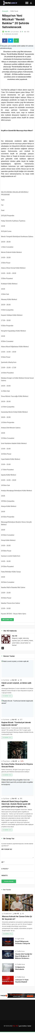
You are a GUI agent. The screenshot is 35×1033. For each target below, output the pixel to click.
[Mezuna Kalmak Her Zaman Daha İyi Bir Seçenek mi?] (17, 902)
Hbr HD (7, 31)
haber (29, 1026)
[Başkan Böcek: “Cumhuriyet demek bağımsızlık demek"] (17, 708)
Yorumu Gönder (9, 881)
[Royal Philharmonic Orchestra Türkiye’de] (8, 942)
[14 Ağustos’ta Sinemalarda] (8, 967)
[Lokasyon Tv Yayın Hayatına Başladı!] (8, 980)
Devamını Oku (6, 696)
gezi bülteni (23, 1026)
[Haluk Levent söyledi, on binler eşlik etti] (17, 669)
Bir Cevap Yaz (7, 619)
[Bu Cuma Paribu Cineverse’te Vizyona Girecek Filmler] (17, 750)
